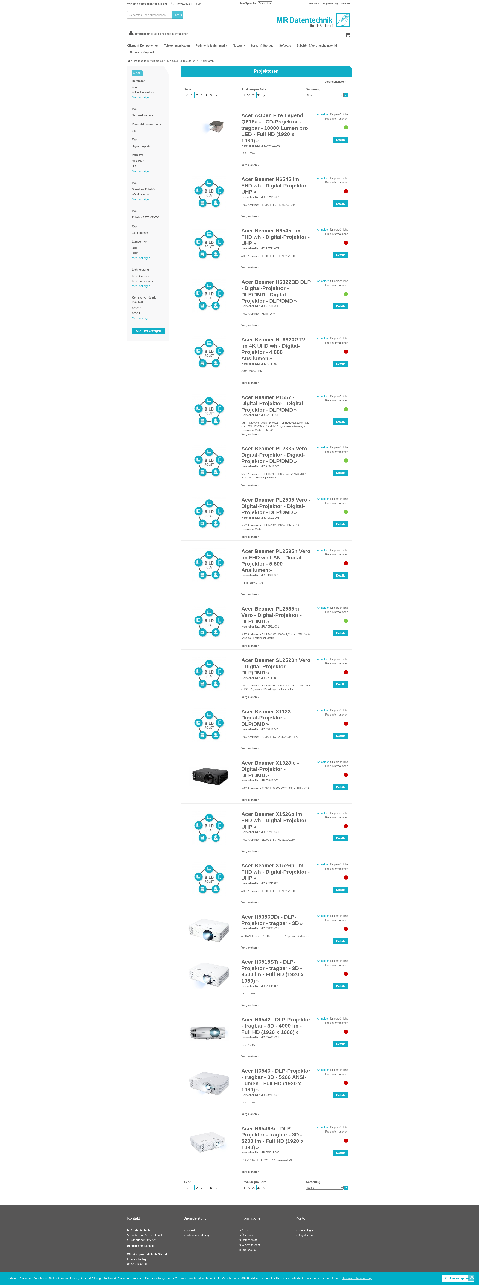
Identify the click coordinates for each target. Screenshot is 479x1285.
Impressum (249, 1249)
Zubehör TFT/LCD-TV (145, 217)
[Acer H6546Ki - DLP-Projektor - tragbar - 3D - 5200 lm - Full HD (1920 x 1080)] (209, 1142)
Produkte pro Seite (254, 89)
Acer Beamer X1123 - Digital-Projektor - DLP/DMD (267, 718)
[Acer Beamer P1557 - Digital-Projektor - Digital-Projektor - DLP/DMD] (209, 411)
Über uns (247, 1235)
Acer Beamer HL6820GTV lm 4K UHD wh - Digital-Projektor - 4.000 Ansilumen (273, 349)
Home (129, 61)
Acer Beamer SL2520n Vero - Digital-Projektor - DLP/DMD (275, 666)
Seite (187, 89)
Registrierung (330, 3)
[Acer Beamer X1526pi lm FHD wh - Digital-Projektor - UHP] (209, 879)
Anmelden (314, 3)
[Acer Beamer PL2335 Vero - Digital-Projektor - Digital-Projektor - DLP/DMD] (209, 462)
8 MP (135, 130)
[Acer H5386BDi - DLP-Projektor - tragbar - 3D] (209, 930)
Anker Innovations (143, 92)
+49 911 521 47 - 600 (188, 3)
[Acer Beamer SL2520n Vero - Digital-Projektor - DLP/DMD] (209, 674)
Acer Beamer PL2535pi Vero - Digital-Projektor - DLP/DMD (271, 615)
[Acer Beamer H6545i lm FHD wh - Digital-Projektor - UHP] (209, 244)
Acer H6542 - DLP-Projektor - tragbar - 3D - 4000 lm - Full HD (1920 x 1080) (275, 1026)
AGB (245, 1230)
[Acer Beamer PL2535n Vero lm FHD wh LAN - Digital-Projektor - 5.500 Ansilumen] (209, 565)
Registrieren (305, 1235)
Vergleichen (249, 164)
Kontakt (345, 3)
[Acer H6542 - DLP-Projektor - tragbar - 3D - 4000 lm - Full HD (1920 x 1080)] (209, 1033)
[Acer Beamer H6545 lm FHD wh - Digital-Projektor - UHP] (209, 193)
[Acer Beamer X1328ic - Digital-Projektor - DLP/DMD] (209, 776)
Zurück (186, 95)
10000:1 (137, 308)
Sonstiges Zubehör (143, 189)
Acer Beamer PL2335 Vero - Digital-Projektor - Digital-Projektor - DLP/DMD (275, 455)
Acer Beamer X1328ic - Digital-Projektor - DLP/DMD (270, 769)
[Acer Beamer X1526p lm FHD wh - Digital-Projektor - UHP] (209, 828)
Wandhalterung (141, 194)
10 (248, 95)
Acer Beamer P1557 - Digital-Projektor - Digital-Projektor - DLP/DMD (273, 403)
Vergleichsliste (334, 81)
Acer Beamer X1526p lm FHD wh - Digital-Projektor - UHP (275, 820)
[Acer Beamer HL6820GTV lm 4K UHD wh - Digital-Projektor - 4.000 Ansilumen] (209, 353)
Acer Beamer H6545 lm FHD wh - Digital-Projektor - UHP (275, 185)
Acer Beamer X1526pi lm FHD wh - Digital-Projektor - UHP (275, 872)
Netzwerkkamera (142, 115)
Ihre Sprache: (248, 3)
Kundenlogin (305, 1230)
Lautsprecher (140, 232)
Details (340, 139)
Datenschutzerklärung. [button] (357, 1278)
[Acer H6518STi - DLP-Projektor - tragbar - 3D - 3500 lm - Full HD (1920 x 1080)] (209, 975)
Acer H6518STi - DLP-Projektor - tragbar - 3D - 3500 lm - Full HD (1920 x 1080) (272, 971)
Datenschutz (249, 1239)
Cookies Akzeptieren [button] (458, 1278)
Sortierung (313, 89)
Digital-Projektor (141, 146)
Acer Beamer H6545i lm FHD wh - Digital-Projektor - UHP (275, 237)
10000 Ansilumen (142, 281)
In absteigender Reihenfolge (346, 95)
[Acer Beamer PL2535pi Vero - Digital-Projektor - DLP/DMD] (209, 622)
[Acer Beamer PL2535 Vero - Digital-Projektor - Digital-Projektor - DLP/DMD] (209, 513)
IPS (134, 166)
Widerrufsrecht (251, 1245)
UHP (135, 253)
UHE (135, 248)
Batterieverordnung (197, 1235)
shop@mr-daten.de (142, 1245)
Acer (135, 87)
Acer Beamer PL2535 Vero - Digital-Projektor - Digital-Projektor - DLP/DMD (275, 506)
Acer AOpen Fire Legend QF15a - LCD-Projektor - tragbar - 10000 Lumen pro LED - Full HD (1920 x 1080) (274, 127)
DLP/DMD (138, 161)
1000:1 (136, 313)
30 (258, 95)
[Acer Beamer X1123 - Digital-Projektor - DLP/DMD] (209, 725)
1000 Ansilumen (141, 276)
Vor (215, 95)
